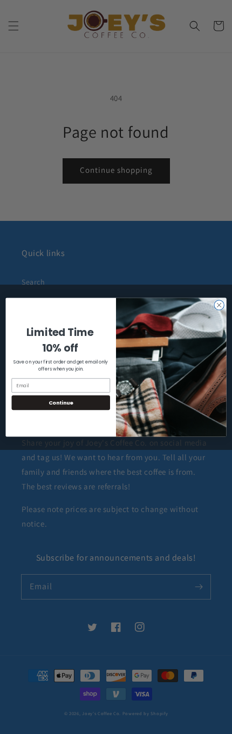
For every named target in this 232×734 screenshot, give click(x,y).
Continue (61, 402)
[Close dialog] (219, 304)
